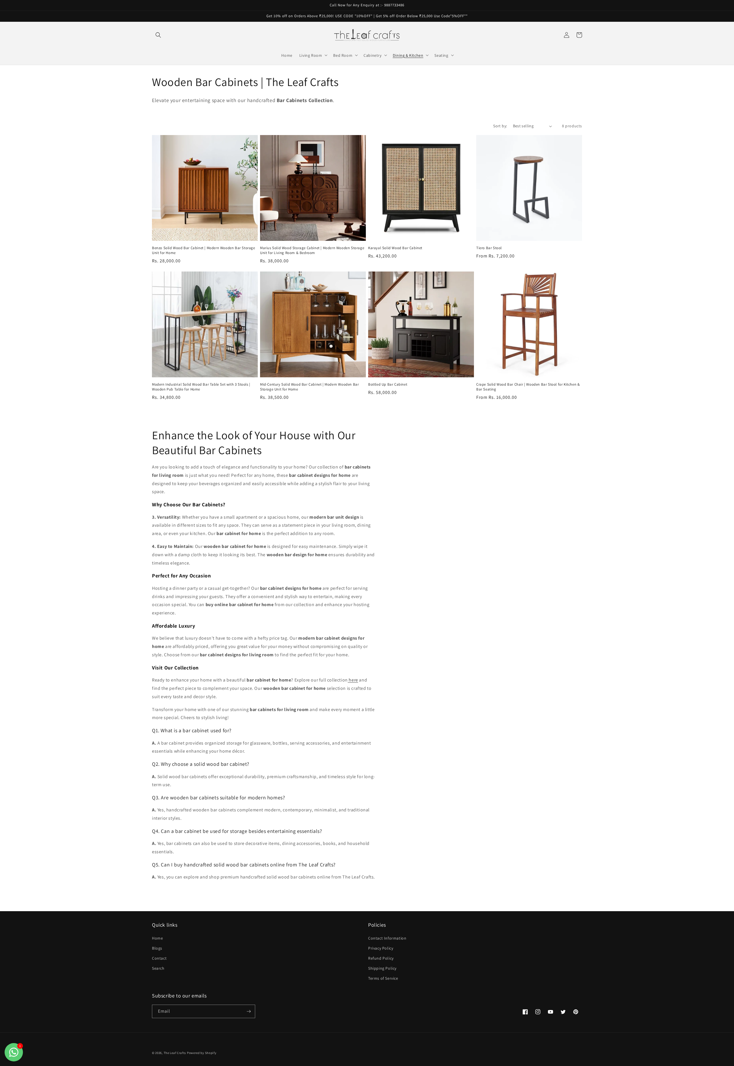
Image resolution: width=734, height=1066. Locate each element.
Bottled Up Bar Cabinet (387, 384)
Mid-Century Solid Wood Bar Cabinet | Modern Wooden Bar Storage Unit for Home (309, 387)
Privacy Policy (380, 948)
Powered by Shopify (201, 1053)
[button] (158, 35)
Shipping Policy (382, 968)
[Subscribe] (248, 1011)
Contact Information (387, 938)
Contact (159, 958)
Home (157, 938)
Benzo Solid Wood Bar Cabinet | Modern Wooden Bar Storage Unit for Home (203, 250)
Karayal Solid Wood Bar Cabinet (395, 248)
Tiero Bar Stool (489, 248)
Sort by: (500, 125)
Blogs (157, 948)
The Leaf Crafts (175, 1053)
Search (158, 968)
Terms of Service (383, 978)
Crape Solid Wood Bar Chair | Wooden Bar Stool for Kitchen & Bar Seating (528, 387)
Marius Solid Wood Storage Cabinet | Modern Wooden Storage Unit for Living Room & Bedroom (312, 250)
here (353, 680)
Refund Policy (381, 958)
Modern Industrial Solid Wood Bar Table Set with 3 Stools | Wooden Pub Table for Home (201, 387)
